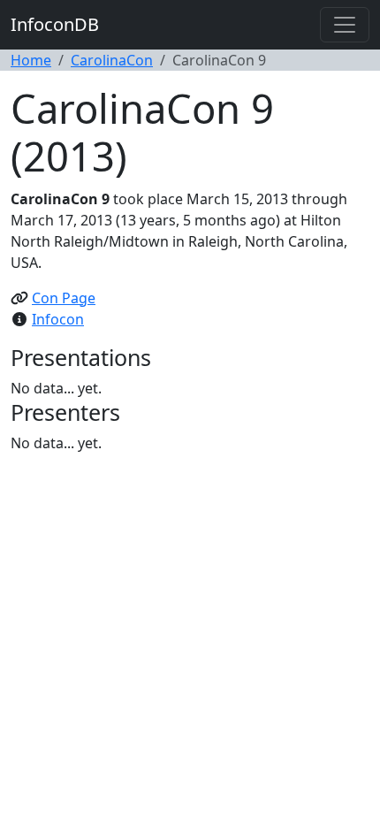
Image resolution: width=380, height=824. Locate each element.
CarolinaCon (112, 60)
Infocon (58, 319)
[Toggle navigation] (344, 24)
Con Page (63, 298)
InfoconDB (55, 24)
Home (31, 60)
